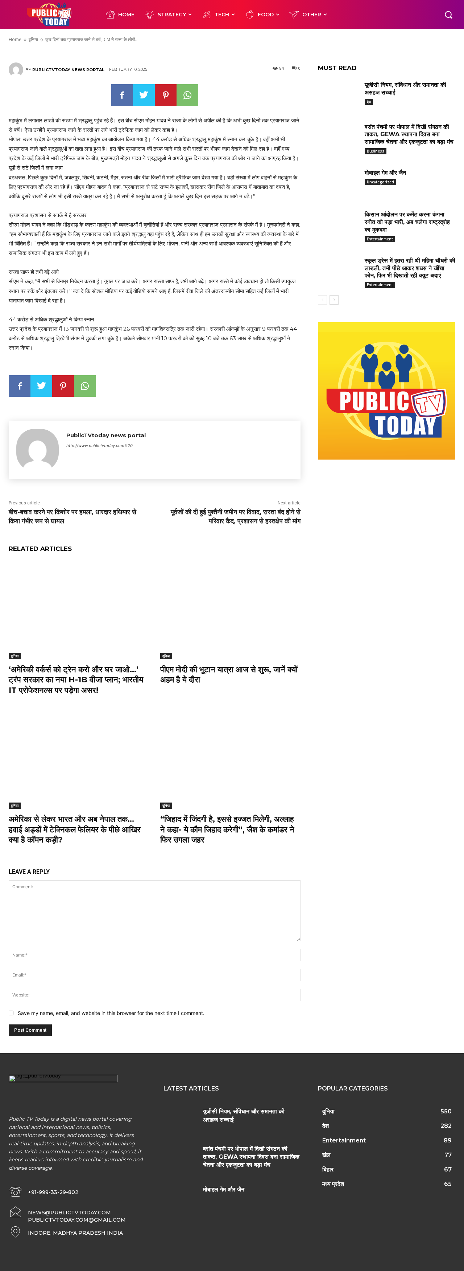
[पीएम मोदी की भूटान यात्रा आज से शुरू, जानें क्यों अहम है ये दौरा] (230, 609)
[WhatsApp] (187, 95)
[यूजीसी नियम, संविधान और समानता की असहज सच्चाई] (338, 94)
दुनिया (14, 655)
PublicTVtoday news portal (68, 69)
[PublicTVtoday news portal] (17, 69)
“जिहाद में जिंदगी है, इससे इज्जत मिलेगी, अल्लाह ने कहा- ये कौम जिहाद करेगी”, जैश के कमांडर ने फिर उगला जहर (227, 829)
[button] (448, 14)
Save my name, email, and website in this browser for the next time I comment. (111, 1013)
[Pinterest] (166, 95)
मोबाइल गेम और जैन (385, 172)
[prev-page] (322, 300)
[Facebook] (122, 95)
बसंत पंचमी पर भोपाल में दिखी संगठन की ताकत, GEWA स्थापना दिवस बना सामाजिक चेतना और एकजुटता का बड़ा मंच (409, 134)
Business (375, 151)
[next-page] (334, 300)
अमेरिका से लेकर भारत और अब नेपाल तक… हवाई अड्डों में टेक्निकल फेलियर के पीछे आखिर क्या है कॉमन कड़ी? (75, 829)
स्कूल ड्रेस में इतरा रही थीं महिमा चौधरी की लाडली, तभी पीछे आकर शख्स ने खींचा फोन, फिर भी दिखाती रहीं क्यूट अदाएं (410, 268)
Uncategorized (380, 181)
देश (369, 101)
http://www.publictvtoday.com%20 (99, 445)
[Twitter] (144, 95)
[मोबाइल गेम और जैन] (338, 181)
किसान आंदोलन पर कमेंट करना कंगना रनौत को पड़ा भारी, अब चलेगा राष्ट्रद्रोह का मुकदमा (407, 222)
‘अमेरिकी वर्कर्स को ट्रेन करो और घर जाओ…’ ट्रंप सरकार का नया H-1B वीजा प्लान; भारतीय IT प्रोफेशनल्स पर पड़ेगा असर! (76, 680)
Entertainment (380, 238)
